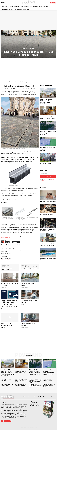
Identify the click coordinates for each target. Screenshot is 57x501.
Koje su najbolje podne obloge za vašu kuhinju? (48, 230)
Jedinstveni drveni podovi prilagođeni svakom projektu (47, 117)
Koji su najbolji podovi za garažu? (46, 215)
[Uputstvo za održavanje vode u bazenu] (48, 252)
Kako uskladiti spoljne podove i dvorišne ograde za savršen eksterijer (48, 133)
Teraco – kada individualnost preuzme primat (9, 325)
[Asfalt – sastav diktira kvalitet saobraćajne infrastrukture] (48, 237)
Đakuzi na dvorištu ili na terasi (48, 201)
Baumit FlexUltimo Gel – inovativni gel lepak (48, 379)
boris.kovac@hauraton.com (8, 255)
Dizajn (31, 48)
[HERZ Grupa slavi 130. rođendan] (48, 157)
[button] (4, 2)
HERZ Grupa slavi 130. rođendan (6, 379)
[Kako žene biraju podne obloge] (30, 294)
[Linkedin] (7, 421)
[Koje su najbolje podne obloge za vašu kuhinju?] (48, 223)
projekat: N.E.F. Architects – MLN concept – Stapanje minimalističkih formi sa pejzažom (47, 101)
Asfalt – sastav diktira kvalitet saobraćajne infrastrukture (47, 244)
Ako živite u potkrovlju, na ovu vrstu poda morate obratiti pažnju (49, 385)
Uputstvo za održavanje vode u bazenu (48, 259)
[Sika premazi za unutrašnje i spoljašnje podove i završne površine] (48, 141)
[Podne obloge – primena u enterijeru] (9, 277)
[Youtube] (10, 421)
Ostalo (25, 48)
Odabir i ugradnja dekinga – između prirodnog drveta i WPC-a (21, 380)
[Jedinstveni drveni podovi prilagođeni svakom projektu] (48, 110)
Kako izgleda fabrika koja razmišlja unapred (7, 385)
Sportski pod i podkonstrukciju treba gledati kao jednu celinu (29, 267)
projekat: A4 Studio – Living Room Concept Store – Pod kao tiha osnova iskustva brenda (35, 380)
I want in (47, 176)
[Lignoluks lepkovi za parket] (30, 317)
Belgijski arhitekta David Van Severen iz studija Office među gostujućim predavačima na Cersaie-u (9, 304)
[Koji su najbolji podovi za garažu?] (48, 208)
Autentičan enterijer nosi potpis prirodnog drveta (20, 385)
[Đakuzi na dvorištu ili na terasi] (48, 195)
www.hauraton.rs (5, 237)
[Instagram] (5, 421)
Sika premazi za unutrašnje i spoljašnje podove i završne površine (47, 149)
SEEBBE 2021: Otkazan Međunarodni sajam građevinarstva (7, 268)
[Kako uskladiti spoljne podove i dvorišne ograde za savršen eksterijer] (48, 125)
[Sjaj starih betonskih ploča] (30, 277)
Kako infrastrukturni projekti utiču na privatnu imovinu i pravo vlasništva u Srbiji (35, 386)
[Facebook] (2, 421)
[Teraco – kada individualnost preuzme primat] (9, 317)
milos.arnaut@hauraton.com (8, 260)
